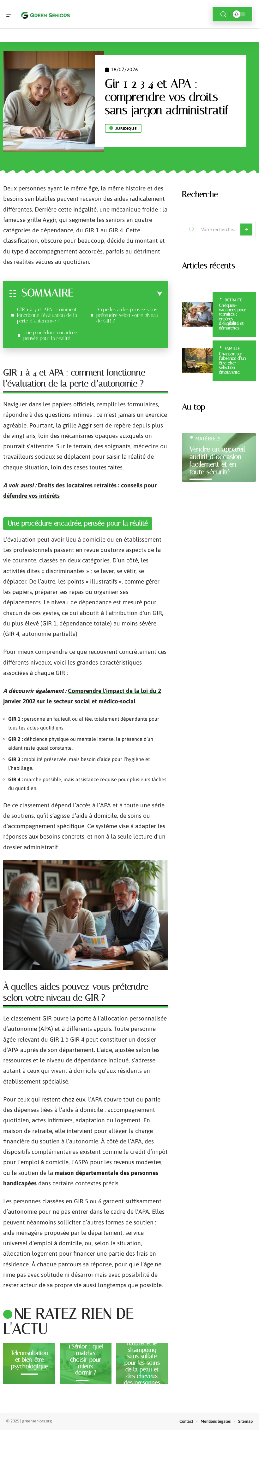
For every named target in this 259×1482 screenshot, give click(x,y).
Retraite (233, 300)
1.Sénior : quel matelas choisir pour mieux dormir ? (85, 1359)
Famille (232, 348)
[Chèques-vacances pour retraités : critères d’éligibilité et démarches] (197, 314)
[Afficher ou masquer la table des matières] (118, 294)
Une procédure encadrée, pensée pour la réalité (50, 335)
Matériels (207, 438)
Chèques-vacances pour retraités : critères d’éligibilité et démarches (232, 317)
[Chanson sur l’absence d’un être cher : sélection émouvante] (197, 360)
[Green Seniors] (45, 14)
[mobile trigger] (11, 14)
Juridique (126, 128)
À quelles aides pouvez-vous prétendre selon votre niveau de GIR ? (127, 315)
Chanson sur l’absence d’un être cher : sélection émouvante (232, 363)
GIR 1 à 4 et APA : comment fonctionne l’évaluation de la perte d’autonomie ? (47, 315)
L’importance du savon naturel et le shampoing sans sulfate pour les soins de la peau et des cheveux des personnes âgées (142, 1359)
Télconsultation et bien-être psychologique (29, 1359)
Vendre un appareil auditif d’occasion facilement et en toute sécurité (217, 460)
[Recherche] (223, 14)
